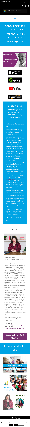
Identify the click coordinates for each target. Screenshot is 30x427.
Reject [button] (16, 425)
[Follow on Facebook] (22, 6)
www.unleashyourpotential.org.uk (14, 325)
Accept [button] (11, 425)
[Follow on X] (25, 6)
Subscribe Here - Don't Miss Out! (15, 336)
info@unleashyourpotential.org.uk (14, 328)
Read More (21, 425)
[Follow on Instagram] (28, 6)
